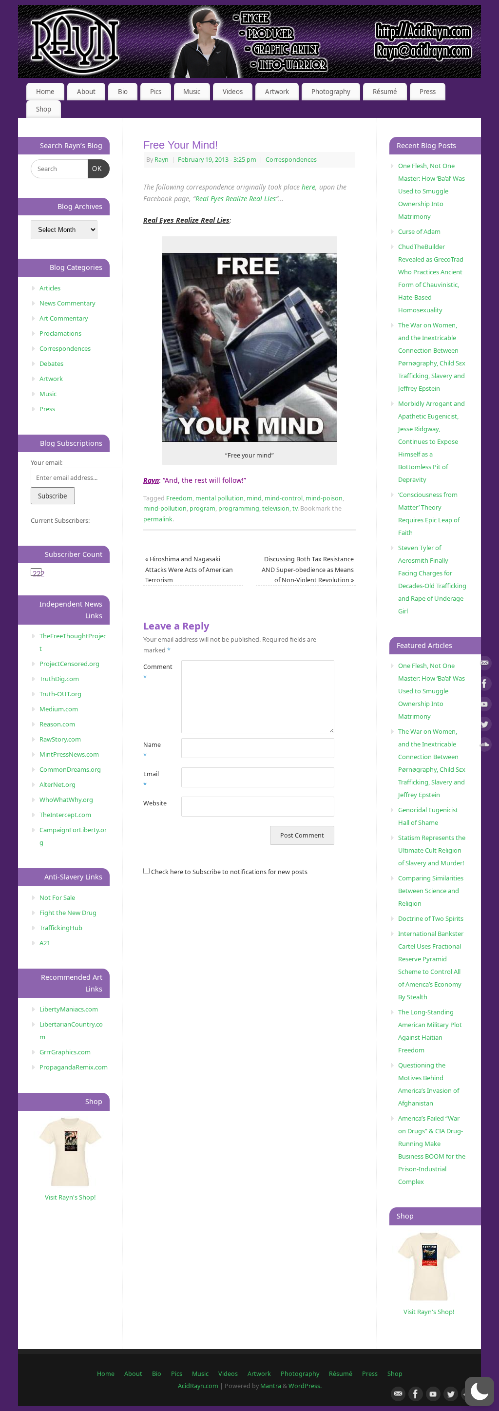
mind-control (284, 498)
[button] (479, 1391)
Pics (155, 91)
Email (151, 779)
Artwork (277, 91)
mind (254, 498)
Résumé (385, 91)
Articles (49, 288)
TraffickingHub (60, 927)
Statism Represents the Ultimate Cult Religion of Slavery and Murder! (431, 850)
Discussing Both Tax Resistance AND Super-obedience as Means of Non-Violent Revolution (308, 569)
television (275, 508)
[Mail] (484, 665)
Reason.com (57, 724)
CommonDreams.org (70, 769)
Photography (330, 91)
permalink (158, 519)
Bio (123, 91)
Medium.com (58, 709)
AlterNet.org (57, 784)
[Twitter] (484, 726)
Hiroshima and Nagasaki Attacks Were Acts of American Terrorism (189, 569)
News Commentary (67, 303)
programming (238, 508)
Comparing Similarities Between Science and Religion (430, 891)
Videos (233, 91)
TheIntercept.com (65, 814)
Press (428, 91)
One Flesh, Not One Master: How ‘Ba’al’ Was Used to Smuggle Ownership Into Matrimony (431, 191)
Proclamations (60, 333)
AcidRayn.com (198, 1386)
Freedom (179, 498)
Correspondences (291, 159)
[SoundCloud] (484, 746)
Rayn (161, 159)
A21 (44, 942)
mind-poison (324, 498)
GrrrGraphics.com (65, 1052)
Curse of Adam (419, 231)
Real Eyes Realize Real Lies (235, 198)
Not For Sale (57, 897)
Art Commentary (63, 318)
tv (294, 508)
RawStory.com (60, 739)
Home (45, 91)
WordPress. (305, 1386)
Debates (51, 363)
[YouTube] (484, 706)
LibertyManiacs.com (68, 1009)
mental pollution (219, 498)
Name (152, 750)
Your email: (46, 462)
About (86, 91)
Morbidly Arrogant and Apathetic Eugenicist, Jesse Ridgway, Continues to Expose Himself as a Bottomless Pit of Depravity (431, 441)
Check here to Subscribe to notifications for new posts (228, 872)
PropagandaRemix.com (73, 1067)
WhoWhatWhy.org (66, 799)
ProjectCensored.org (69, 663)
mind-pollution (165, 508)
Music (191, 91)
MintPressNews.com (69, 754)
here (308, 186)
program (202, 508)
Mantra (270, 1386)
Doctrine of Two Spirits (430, 918)
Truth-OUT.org (60, 693)
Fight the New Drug (67, 912)
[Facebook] (484, 685)
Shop (43, 109)
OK (95, 168)
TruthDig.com (59, 678)
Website (152, 803)
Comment (152, 672)
